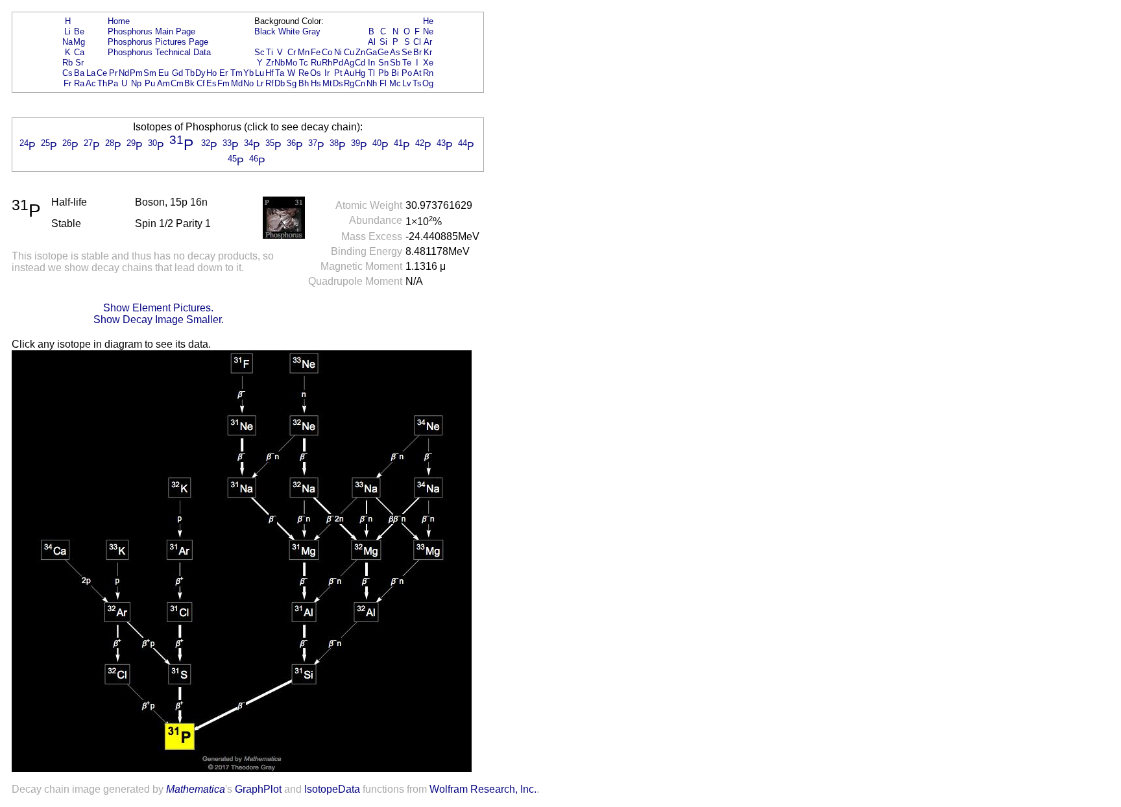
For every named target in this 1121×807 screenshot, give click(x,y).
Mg (79, 42)
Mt (327, 83)
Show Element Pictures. (158, 307)
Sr (79, 62)
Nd (124, 73)
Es (211, 83)
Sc (259, 52)
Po (407, 73)
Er (223, 73)
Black (265, 31)
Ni (338, 52)
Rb (67, 62)
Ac (91, 83)
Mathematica (195, 789)
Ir (327, 73)
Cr (291, 52)
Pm (136, 73)
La (90, 73)
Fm (223, 83)
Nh (372, 83)
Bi (395, 73)
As (395, 52)
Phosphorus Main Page (151, 31)
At (417, 73)
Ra (79, 83)
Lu (259, 73)
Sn (383, 62)
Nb (279, 62)
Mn (303, 52)
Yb (248, 73)
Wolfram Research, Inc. (482, 789)
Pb (383, 73)
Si (383, 42)
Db (279, 83)
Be (79, 31)
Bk (189, 83)
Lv (406, 83)
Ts (417, 83)
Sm (149, 73)
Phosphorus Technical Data (159, 52)
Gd (177, 73)
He (428, 21)
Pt (338, 73)
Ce (102, 73)
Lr (259, 83)
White (289, 31)
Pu (150, 83)
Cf (201, 83)
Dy (200, 73)
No (248, 83)
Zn (360, 52)
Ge (383, 52)
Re (303, 73)
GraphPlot (258, 789)
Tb (190, 73)
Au (349, 73)
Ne (428, 31)
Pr (113, 73)
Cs (67, 73)
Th (102, 83)
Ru (316, 62)
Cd (360, 62)
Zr (270, 62)
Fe (315, 52)
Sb (395, 62)
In (371, 62)
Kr (428, 52)
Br (417, 52)
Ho (211, 73)
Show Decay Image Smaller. (158, 319)
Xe (428, 62)
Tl (371, 73)
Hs (316, 83)
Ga (371, 52)
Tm (236, 73)
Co (327, 52)
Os (315, 73)
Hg (360, 73)
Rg (349, 83)
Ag (349, 62)
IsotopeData (332, 789)
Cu (349, 52)
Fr (67, 83)
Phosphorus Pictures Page (158, 42)
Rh (327, 62)
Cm (177, 83)
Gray (311, 31)
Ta (279, 73)
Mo (291, 62)
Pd (338, 62)
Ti (269, 52)
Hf (269, 73)
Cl (417, 42)
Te (406, 62)
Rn (428, 73)
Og (427, 83)
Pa (113, 83)
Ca (79, 52)
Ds (338, 83)
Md (237, 83)
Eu (163, 73)
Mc (395, 83)
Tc (303, 62)
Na (67, 42)
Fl (383, 83)
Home (119, 21)
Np (136, 83)
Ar (428, 42)
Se (407, 52)
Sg (291, 83)
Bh (303, 83)
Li (67, 31)
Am (163, 83)
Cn (360, 83)
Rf (269, 83)
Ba (79, 73)
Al (372, 42)
